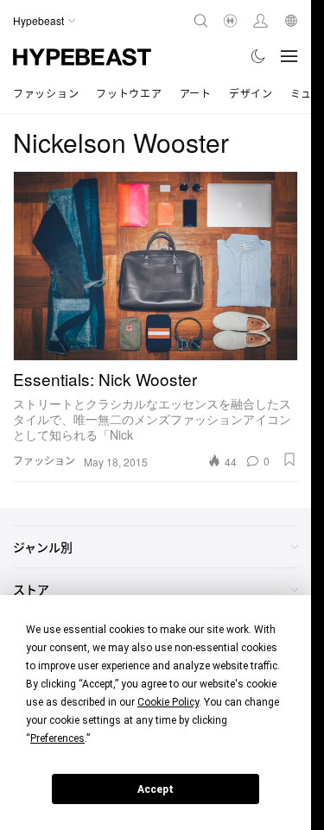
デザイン (251, 93)
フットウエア (129, 93)
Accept (155, 789)
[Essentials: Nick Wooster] (155, 266)
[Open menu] (289, 56)
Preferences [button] (57, 738)
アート (196, 93)
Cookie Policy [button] (168, 702)
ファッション (46, 93)
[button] (289, 459)
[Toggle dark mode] (259, 56)
